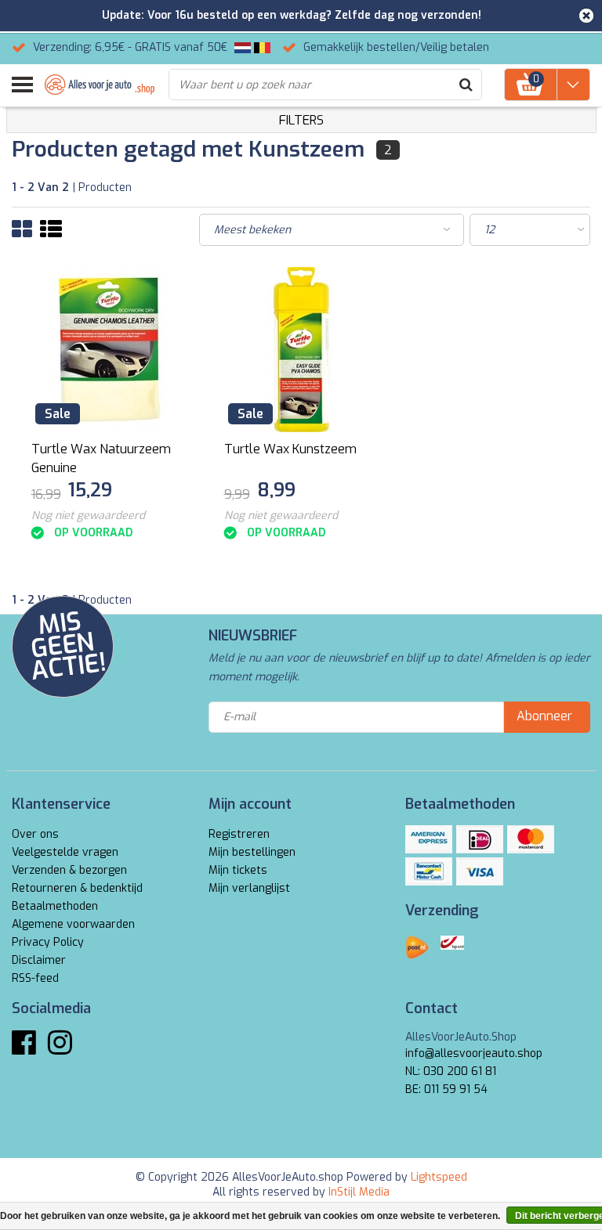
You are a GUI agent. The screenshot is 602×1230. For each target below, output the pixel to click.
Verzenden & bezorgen (69, 870)
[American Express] (428, 839)
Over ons (35, 834)
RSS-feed (35, 978)
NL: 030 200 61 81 (450, 1071)
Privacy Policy (48, 942)
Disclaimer (39, 960)
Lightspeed (439, 1177)
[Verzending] (417, 947)
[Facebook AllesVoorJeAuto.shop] (24, 1048)
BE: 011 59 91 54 (446, 1089)
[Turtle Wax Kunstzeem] (301, 349)
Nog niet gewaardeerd (88, 515)
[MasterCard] (530, 839)
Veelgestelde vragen (65, 852)
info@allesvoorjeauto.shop (473, 1053)
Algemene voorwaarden (73, 924)
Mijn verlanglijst (249, 888)
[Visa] (479, 871)
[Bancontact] (428, 871)
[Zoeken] (466, 84)
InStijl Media (359, 1192)
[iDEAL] (479, 839)
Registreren (239, 834)
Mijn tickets (238, 870)
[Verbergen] (586, 15)
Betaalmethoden (55, 906)
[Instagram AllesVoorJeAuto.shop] (60, 1048)
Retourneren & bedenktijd (77, 888)
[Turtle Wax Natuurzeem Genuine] (109, 349)
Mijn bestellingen (252, 852)
